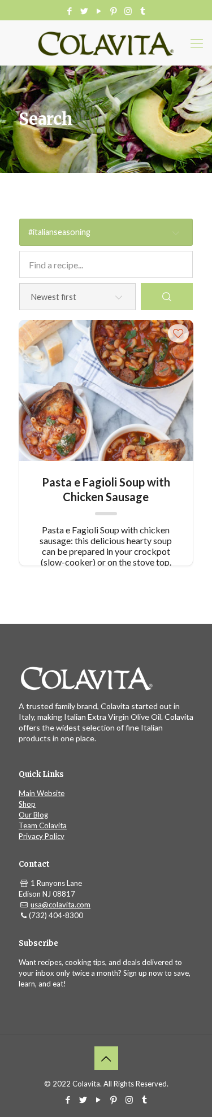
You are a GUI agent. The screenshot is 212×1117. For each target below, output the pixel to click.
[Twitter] (84, 11)
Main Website (41, 793)
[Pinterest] (113, 11)
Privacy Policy (41, 836)
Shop (27, 804)
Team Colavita (43, 825)
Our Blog (33, 814)
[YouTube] (99, 11)
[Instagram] (128, 11)
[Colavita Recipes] (106, 43)
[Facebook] (69, 11)
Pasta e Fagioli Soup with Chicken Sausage (106, 489)
